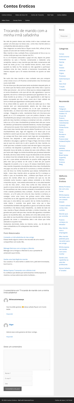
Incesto (61, 68)
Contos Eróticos (7, 15)
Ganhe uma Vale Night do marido (16, 259)
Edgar (11, 325)
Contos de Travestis (37, 15)
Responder (9, 314)
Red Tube (50, 15)
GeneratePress (29, 400)
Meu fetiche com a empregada (63, 230)
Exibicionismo (64, 57)
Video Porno (5, 20)
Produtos (62, 76)
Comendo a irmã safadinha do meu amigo (19, 237)
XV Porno (69, 400)
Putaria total (63, 139)
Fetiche (61, 62)
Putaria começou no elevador (63, 222)
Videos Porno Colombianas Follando (64, 122)
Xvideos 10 (63, 113)
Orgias (61, 73)
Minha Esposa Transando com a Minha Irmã (19, 270)
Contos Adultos (62, 15)
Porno (61, 132)
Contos (27, 20)
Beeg (61, 164)
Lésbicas (62, 70)
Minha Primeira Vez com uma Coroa (64, 189)
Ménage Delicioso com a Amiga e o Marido (19, 248)
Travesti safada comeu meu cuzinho (64, 207)
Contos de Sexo (60, 400)
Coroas (61, 54)
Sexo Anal (62, 84)
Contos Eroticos (19, 6)
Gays (61, 65)
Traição (62, 87)
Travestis (62, 89)
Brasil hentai (63, 155)
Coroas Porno (17, 20)
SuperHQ (62, 157)
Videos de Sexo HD (21, 15)
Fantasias (62, 59)
